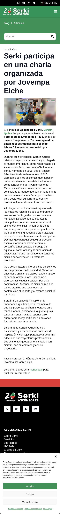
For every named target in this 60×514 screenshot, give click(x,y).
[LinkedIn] (34, 3)
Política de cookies (15, 509)
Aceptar (30, 486)
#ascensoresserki (14, 358)
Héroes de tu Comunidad (40, 358)
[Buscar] (52, 36)
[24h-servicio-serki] (41, 2)
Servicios (9, 439)
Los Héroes (10, 442)
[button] (55, 456)
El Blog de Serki (13, 449)
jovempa (9, 362)
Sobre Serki (11, 435)
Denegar (30, 494)
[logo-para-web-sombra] (16, 11)
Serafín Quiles (23, 362)
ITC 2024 (9, 446)
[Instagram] (29, 3)
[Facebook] (23, 3)
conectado (36, 369)
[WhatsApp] (18, 3)
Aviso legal (47, 509)
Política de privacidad (33, 509)
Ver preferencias (30, 502)
